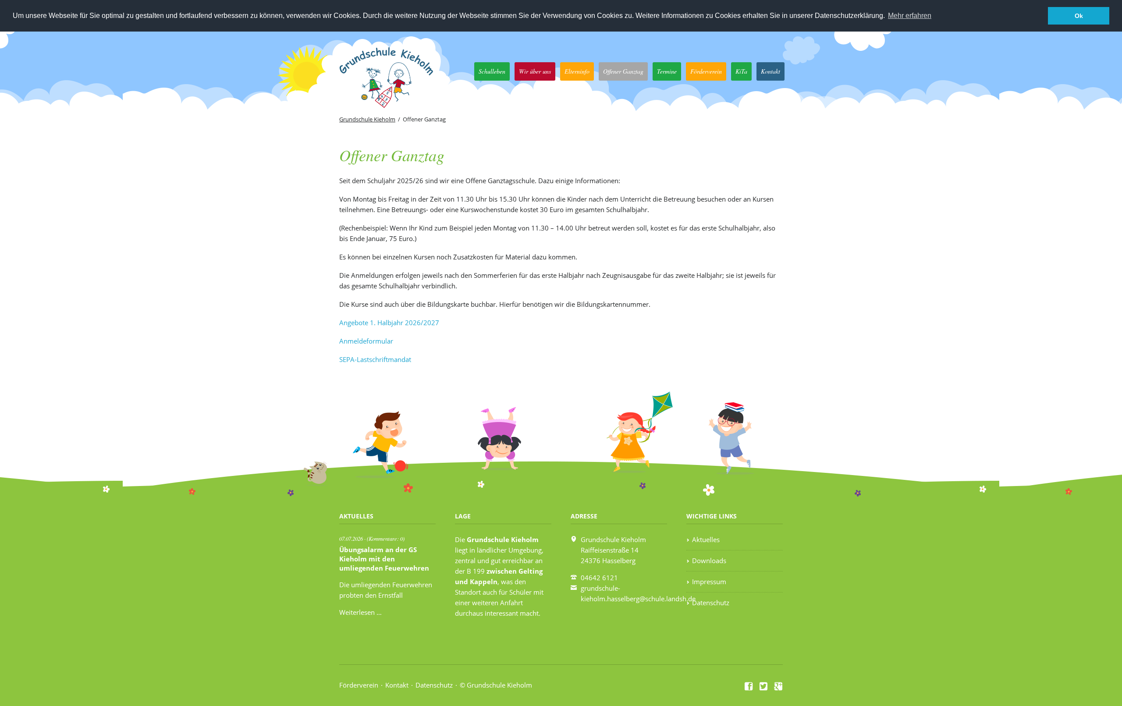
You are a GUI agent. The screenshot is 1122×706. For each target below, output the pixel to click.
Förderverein (706, 71)
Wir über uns (535, 71)
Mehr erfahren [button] (909, 15)
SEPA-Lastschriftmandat (375, 359)
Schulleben (492, 71)
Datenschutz (710, 602)
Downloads (709, 560)
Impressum (709, 581)
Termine (667, 71)
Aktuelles (706, 539)
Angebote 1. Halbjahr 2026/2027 (389, 322)
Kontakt (770, 71)
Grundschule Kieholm (367, 119)
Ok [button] (1079, 15)
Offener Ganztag (623, 71)
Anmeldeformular (366, 341)
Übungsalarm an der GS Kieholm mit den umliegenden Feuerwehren (384, 558)
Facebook (749, 686)
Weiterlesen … (360, 612)
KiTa (741, 71)
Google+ (778, 686)
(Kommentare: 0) (386, 538)
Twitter (764, 686)
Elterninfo (577, 71)
